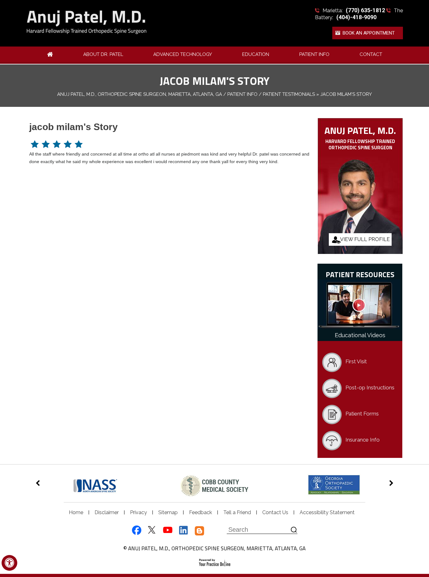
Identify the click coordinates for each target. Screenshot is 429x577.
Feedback (200, 512)
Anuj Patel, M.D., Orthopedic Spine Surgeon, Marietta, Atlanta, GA (139, 94)
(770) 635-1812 (365, 10)
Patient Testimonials (289, 94)
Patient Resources (360, 274)
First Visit (356, 361)
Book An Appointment (369, 33)
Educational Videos (360, 335)
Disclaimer (107, 512)
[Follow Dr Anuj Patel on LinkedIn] (183, 531)
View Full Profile (365, 239)
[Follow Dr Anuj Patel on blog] (199, 531)
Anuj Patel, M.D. (360, 130)
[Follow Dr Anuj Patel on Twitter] (151, 531)
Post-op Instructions (369, 387)
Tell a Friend (237, 512)
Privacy (138, 512)
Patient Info (314, 54)
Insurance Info (362, 440)
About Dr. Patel (103, 54)
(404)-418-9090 (356, 17)
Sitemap (168, 512)
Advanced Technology (182, 54)
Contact (371, 54)
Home (76, 512)
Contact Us (275, 512)
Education (255, 54)
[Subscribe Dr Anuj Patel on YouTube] (167, 531)
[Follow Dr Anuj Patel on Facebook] (135, 531)
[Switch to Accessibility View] (9, 563)
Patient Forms (362, 413)
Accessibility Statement (327, 512)
